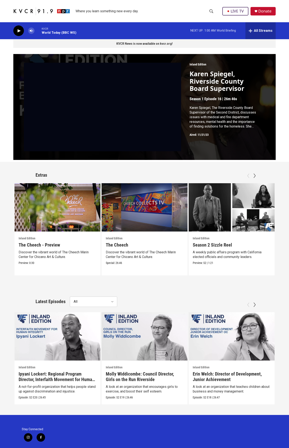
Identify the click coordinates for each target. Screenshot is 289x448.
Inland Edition (198, 64)
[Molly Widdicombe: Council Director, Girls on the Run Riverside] (145, 336)
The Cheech (117, 245)
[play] (18, 30)
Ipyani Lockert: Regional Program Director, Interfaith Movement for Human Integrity (56, 379)
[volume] (31, 31)
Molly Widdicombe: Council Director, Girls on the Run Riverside (140, 376)
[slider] (38, 30)
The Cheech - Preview (39, 245)
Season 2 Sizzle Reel (212, 245)
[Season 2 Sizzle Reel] (232, 207)
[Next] (254, 176)
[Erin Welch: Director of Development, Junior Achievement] (232, 336)
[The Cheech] (145, 207)
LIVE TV (237, 11)
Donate (264, 11)
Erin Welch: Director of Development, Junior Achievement (227, 376)
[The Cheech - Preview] (57, 207)
